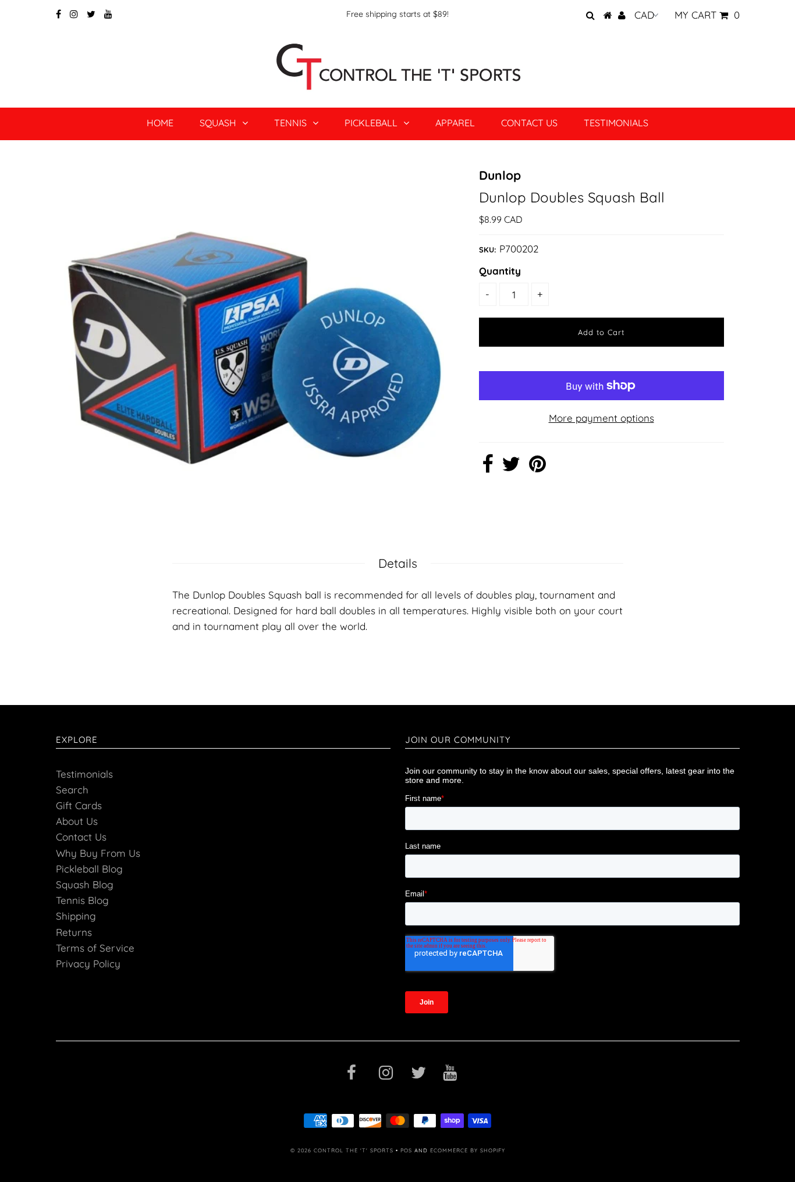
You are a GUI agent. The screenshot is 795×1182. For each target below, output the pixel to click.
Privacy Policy (88, 963)
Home (160, 123)
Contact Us (529, 123)
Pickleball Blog (89, 869)
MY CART (707, 15)
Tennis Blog (82, 900)
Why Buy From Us (98, 853)
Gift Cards (79, 805)
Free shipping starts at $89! (397, 14)
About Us (77, 821)
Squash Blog (84, 884)
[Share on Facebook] (487, 467)
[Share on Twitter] (511, 467)
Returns (74, 932)
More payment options (601, 418)
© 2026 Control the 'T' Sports (341, 1150)
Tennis (290, 123)
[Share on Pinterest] (537, 467)
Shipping (76, 916)
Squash (218, 123)
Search (72, 790)
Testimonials (616, 123)
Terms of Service (95, 948)
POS (406, 1150)
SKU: (487, 249)
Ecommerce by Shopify (467, 1150)
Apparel (455, 123)
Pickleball (371, 123)
